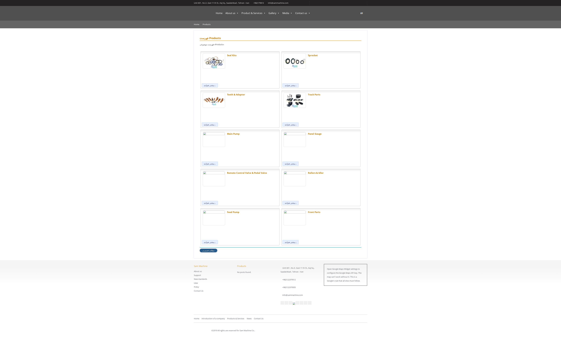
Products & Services (235, 318)
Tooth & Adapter (236, 94)
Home (219, 13)
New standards (200, 279)
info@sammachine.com (292, 295)
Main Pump (233, 133)
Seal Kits (231, 55)
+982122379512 (289, 279)
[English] (361, 13)
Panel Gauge (315, 133)
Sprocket (313, 55)
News (249, 318)
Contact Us (198, 291)
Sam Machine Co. (201, 13)
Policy (196, 287)
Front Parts (314, 212)
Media (285, 13)
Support (197, 275)
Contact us (301, 13)
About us (230, 13)
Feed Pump (233, 212)
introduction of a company (213, 318)
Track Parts (314, 94)
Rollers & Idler (316, 172)
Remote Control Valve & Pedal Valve (247, 172)
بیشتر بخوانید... (210, 85)
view (196, 283)
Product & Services (251, 13)
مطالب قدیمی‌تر (208, 250)
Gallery (272, 13)
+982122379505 (289, 287)
